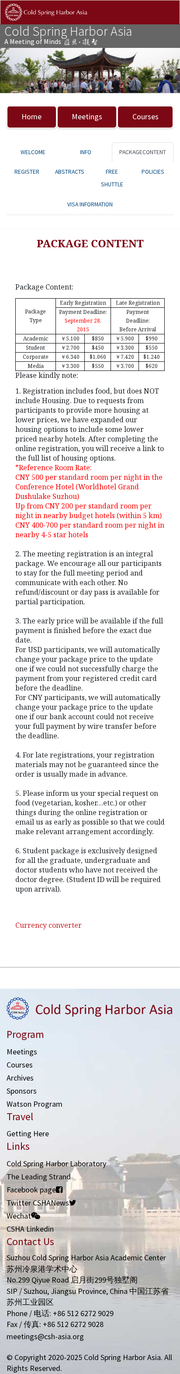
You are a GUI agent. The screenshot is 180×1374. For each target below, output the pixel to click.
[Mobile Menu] (166, 21)
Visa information (90, 204)
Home (31, 116)
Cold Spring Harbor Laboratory (56, 1163)
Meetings (87, 116)
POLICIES (153, 171)
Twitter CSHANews (38, 1203)
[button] (13, 70)
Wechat (19, 1216)
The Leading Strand (39, 1177)
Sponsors (22, 1091)
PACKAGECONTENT (142, 152)
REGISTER (26, 171)
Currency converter (48, 925)
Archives (20, 1078)
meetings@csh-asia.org (45, 1336)
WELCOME (33, 152)
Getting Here (28, 1133)
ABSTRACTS (69, 171)
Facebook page (31, 1190)
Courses (145, 116)
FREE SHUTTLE (112, 178)
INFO (85, 152)
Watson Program (34, 1104)
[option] (90, 70)
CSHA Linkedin (30, 1229)
